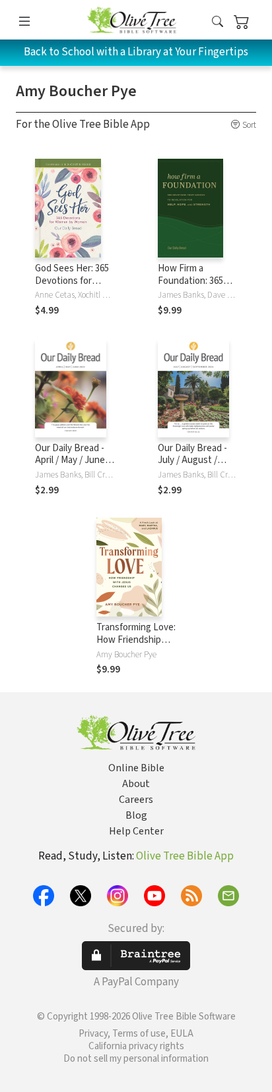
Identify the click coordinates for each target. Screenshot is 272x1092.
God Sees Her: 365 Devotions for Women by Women (73, 280)
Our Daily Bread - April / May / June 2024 (70, 460)
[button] (217, 22)
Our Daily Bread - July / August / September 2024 (192, 460)
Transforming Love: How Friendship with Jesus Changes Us (136, 646)
